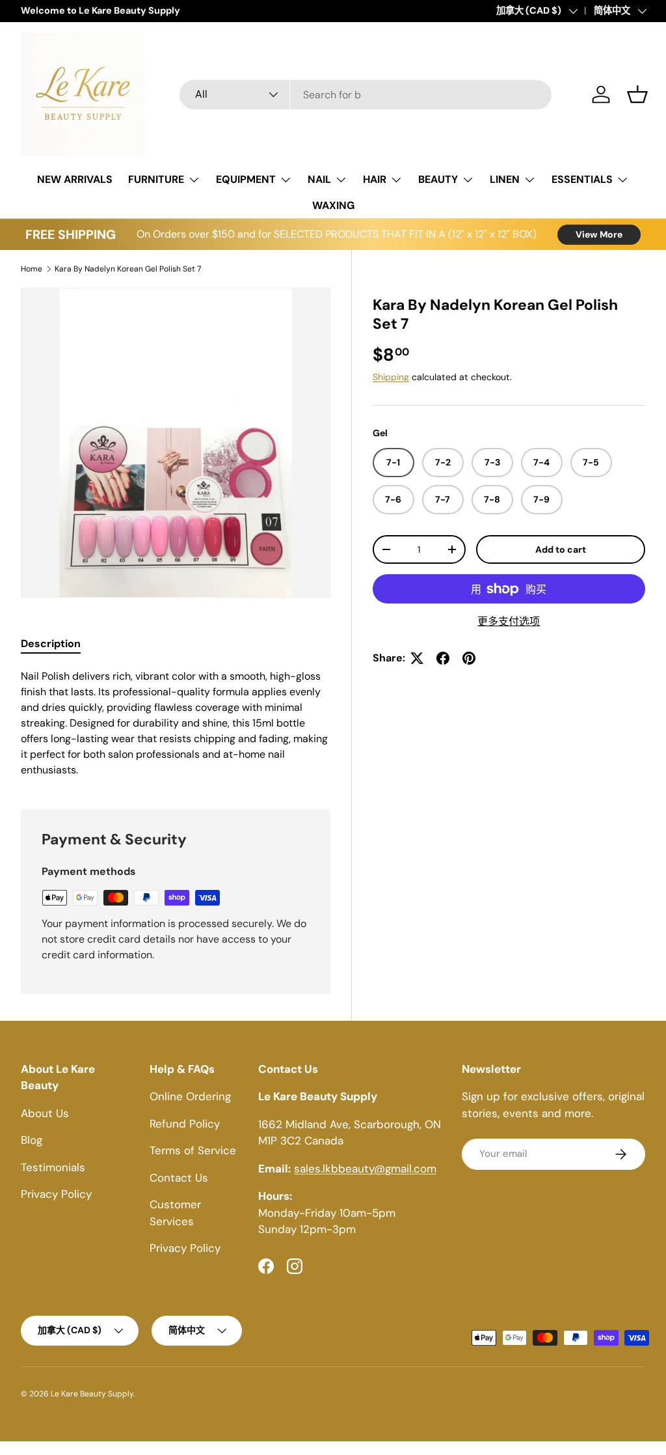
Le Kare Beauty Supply (92, 1394)
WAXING (333, 205)
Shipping (391, 377)
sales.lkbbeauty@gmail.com (365, 1168)
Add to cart (560, 549)
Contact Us (179, 1178)
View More (599, 234)
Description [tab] (51, 643)
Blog (31, 1140)
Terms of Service (193, 1150)
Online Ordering (190, 1096)
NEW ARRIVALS (75, 179)
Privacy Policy (56, 1194)
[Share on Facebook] (443, 658)
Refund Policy (185, 1123)
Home (31, 269)
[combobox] (366, 94)
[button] (637, 94)
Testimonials (53, 1167)
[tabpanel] (175, 723)
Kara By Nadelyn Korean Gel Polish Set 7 (128, 269)
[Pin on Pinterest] (469, 658)
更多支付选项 (508, 621)
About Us (45, 1113)
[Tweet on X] (417, 658)
